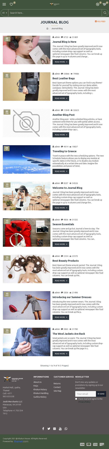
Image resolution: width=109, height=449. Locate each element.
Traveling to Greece (64, 151)
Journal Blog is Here (64, 41)
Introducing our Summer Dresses (72, 297)
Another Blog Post (64, 114)
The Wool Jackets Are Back (69, 333)
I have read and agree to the (90, 400)
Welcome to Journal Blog (67, 187)
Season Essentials (63, 224)
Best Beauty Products (66, 260)
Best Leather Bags (64, 78)
